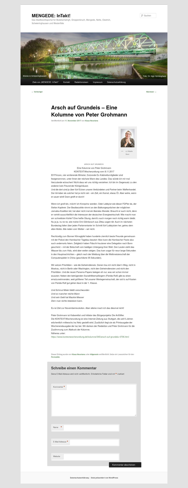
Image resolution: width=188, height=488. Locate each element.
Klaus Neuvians (91, 120)
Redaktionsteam (81, 82)
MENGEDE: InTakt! (51, 15)
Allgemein (94, 354)
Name (57, 427)
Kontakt (66, 82)
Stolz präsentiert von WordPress (104, 477)
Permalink (55, 357)
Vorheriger (37, 91)
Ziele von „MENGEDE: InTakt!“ (45, 82)
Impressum (98, 82)
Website (56, 456)
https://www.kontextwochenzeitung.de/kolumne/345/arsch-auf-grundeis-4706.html (90, 336)
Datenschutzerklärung (116, 82)
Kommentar (59, 387)
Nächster (151, 91)
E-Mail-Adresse (60, 441)
